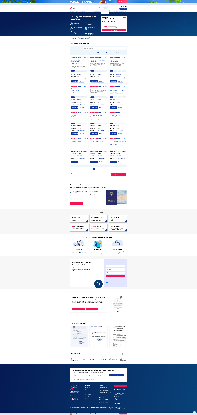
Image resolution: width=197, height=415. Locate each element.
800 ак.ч (80, 70)
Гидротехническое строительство (76, 89)
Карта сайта (87, 398)
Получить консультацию (116, 375)
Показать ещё (98, 165)
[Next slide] (126, 304)
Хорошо (123, 413)
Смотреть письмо (79, 332)
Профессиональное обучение (120, 11)
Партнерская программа (89, 399)
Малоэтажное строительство (98, 141)
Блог (85, 389)
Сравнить (85, 70)
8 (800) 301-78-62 (123, 6)
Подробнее (82, 81)
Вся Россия (105, 7)
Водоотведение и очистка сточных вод (97, 60)
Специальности (74, 38)
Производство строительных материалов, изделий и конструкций (118, 143)
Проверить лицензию (78, 309)
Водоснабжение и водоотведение (114, 60)
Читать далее (73, 345)
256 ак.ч (72, 70)
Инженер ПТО (74, 115)
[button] (117, 311)
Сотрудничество (88, 394)
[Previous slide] (110, 304)
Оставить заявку (76, 203)
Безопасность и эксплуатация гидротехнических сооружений (76, 62)
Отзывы (86, 391)
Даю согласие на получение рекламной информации (84, 379)
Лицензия (79, 57)
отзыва (73, 228)
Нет (106, 12)
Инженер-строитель (115, 115)
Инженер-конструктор (96, 115)
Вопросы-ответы (88, 392)
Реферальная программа (89, 401)
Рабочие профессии (103, 394)
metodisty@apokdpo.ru (74, 399)
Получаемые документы (84, 38)
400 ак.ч (76, 70)
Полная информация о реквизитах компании (103, 402)
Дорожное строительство (97, 89)
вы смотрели (101, 52)
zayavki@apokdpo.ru (73, 396)
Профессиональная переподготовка (78, 11)
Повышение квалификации (99, 11)
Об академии (87, 387)
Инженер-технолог (76, 141)
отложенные (109, 52)
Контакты (87, 396)
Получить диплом (75, 81)
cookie (83, 413)
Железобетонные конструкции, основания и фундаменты (117, 90)
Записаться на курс (114, 30)
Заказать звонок (123, 8)
